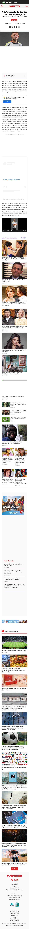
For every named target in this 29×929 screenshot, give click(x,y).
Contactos (14, 886)
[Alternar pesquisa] (2, 6)
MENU (15, 2)
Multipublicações (14, 920)
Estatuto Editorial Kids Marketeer (14, 890)
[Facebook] (10, 27)
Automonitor (14, 910)
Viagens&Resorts (14, 918)
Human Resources (14, 913)
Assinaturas (14, 884)
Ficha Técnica (14, 893)
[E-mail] (19, 27)
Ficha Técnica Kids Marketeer (14, 895)
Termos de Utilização (14, 899)
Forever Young (14, 915)
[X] (12, 27)
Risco (14, 917)
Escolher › (7, 101)
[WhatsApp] (17, 27)
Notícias (14, 20)
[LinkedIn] (14, 27)
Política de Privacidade (14, 897)
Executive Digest (14, 911)
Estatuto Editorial (14, 888)
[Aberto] (27, 6)
